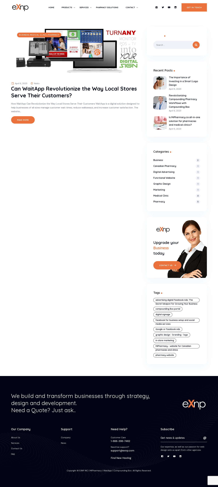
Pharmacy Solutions (107, 7)
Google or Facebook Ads (168, 329)
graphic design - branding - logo (172, 334)
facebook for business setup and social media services (175, 320)
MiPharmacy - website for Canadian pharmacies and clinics (173, 346)
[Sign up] (205, 438)
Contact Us (16, 448)
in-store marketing (165, 340)
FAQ (13, 454)
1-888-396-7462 (120, 441)
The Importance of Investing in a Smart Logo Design (183, 81)
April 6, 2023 (175, 89)
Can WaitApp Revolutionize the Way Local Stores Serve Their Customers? (74, 92)
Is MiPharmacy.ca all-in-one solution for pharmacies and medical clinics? (184, 121)
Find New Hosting (121, 458)
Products (67, 7)
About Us (15, 437)
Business (24, 35)
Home (51, 7)
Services (84, 7)
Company (66, 437)
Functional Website (164, 177)
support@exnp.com (122, 450)
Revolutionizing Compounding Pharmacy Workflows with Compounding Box (183, 101)
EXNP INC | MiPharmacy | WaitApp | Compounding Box (105, 470)
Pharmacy (53, 35)
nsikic (37, 83)
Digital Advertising (164, 171)
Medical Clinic (38, 35)
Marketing (159, 189)
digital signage (163, 314)
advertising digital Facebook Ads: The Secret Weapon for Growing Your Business (176, 300)
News (63, 443)
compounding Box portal (168, 309)
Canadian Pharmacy (164, 166)
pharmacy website (165, 355)
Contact (130, 7)
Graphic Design (162, 183)
